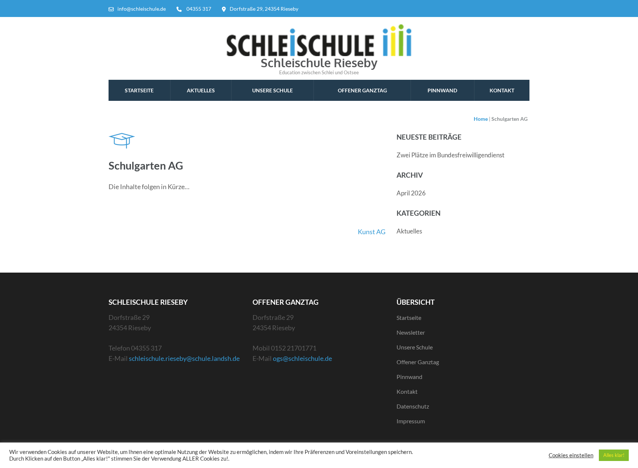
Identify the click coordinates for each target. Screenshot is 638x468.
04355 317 (198, 9)
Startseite (139, 90)
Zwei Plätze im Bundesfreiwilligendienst (450, 155)
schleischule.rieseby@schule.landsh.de (184, 358)
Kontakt (502, 90)
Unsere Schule (272, 90)
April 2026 (411, 193)
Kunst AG (371, 232)
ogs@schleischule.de (302, 358)
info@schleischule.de (141, 9)
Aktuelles (201, 90)
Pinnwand (442, 90)
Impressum (411, 420)
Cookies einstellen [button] (571, 455)
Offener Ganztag (362, 90)
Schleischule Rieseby (319, 62)
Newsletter (411, 332)
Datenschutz (413, 406)
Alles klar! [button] (613, 455)
